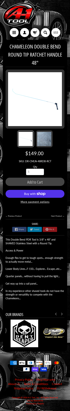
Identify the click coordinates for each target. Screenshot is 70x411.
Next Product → (57, 216)
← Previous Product (14, 216)
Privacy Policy (24, 379)
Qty (35, 166)
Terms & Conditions (36, 383)
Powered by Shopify (35, 403)
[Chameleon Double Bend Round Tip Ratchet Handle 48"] (25, 138)
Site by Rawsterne (35, 400)
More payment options (35, 201)
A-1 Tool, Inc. (33, 397)
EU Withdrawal (46, 388)
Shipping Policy (23, 388)
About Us (14, 383)
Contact (57, 383)
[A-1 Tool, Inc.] (19, 14)
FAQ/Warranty (45, 379)
